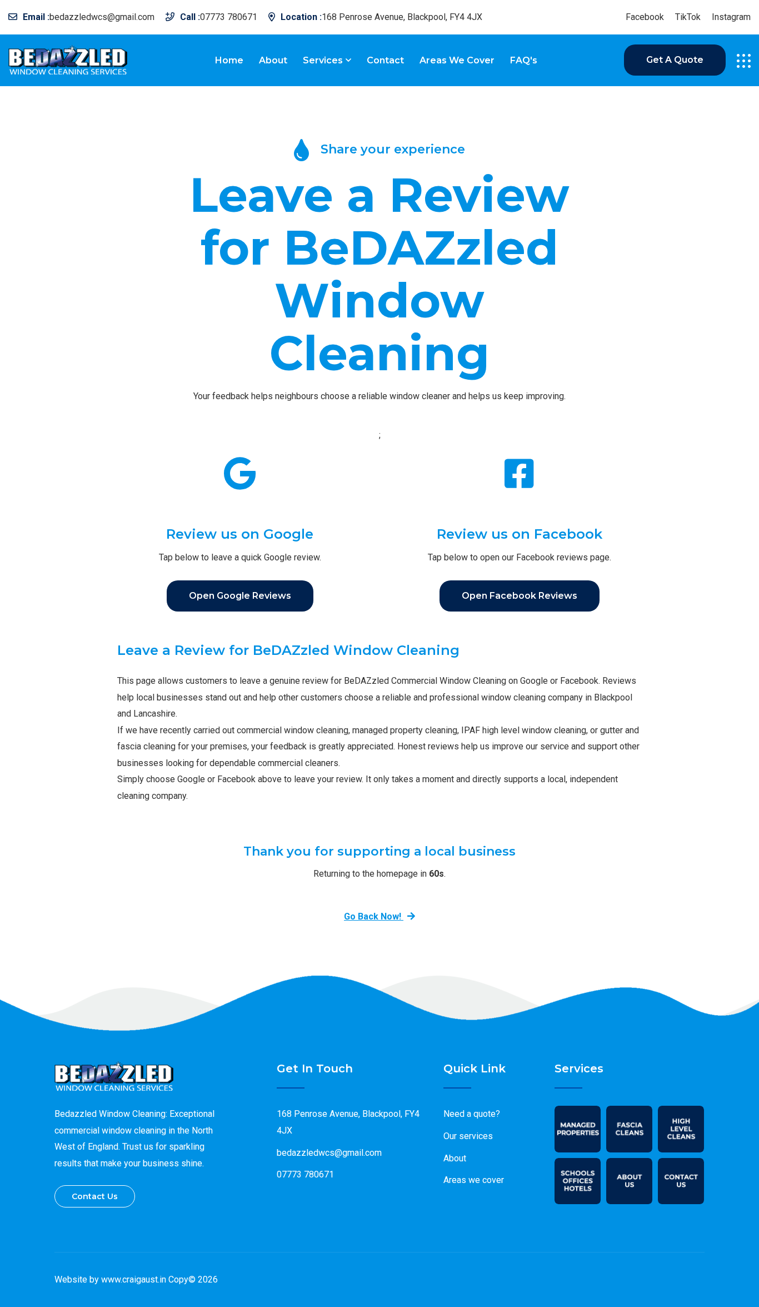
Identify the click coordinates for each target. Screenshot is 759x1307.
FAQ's (523, 60)
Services (323, 60)
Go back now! (373, 916)
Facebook (645, 17)
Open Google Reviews (240, 595)
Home (229, 60)
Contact (385, 60)
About (273, 60)
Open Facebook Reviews (519, 595)
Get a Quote (674, 59)
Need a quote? (471, 1114)
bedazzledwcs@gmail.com (101, 17)
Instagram (731, 17)
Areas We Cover (457, 60)
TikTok (688, 17)
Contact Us (95, 1196)
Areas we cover (473, 1180)
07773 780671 (228, 17)
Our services (468, 1136)
